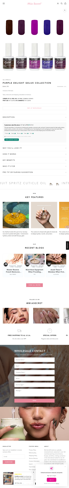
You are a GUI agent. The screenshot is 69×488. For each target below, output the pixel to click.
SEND (34, 400)
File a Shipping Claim (34, 470)
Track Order (32, 467)
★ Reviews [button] (67, 245)
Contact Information (34, 461)
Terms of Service (33, 458)
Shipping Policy (33, 455)
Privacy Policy (32, 450)
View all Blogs (34, 285)
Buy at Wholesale (34, 108)
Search (31, 464)
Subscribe (9, 462)
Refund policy (32, 453)
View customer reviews (12, 140)
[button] (33, 472)
